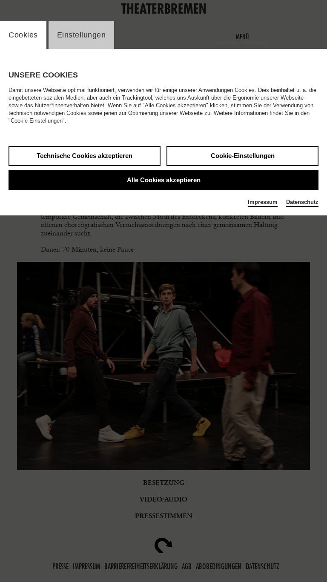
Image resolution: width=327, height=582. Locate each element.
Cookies (23, 35)
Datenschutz (302, 202)
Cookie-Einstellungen (243, 155)
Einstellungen (81, 35)
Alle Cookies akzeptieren (164, 179)
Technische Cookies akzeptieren (84, 155)
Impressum (263, 202)
